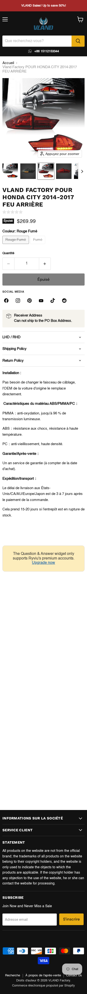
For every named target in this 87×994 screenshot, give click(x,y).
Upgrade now (43, 563)
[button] (10, 171)
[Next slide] (82, 171)
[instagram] (18, 300)
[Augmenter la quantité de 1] (45, 264)
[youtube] (41, 300)
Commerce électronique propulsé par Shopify (43, 985)
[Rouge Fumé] (16, 245)
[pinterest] (29, 300)
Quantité (8, 253)
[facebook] (6, 300)
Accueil (8, 63)
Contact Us (74, 975)
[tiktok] (53, 300)
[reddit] (64, 300)
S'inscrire (71, 919)
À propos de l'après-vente (43, 975)
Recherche (12, 975)
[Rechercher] (78, 41)
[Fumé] (38, 245)
